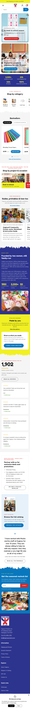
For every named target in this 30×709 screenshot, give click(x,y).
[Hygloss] (5, 625)
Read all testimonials (15, 561)
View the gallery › (15, 329)
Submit (24, 585)
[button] (3, 5)
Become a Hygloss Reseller (15, 487)
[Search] (26, 9)
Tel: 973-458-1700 (6, 635)
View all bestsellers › (15, 159)
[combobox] (12, 9)
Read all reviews (10, 379)
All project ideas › (15, 205)
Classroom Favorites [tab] (20, 122)
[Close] (28, 695)
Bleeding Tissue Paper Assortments (9, 147)
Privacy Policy (13, 703)
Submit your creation (13, 345)
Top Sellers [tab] (7, 122)
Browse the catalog (13, 525)
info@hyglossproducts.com (8, 638)
